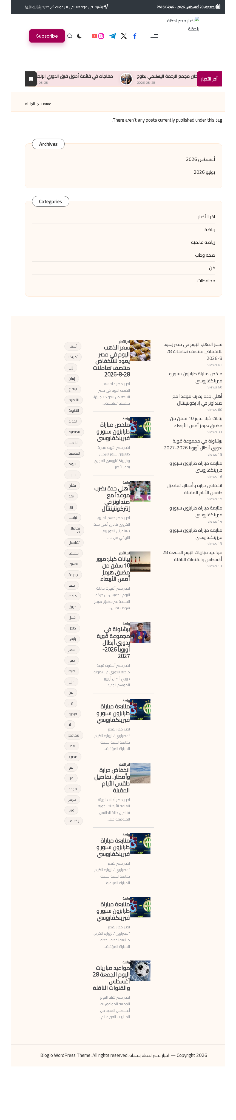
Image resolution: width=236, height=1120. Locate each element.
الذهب (73, 442)
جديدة (73, 574)
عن (71, 692)
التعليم (74, 399)
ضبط (72, 671)
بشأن (72, 485)
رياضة (209, 229)
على (71, 681)
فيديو (73, 713)
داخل (72, 628)
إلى (71, 367)
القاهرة (74, 453)
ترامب (73, 517)
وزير (71, 810)
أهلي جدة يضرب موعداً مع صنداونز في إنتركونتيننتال (197, 400)
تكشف (74, 553)
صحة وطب (205, 255)
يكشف (74, 820)
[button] (47, 35)
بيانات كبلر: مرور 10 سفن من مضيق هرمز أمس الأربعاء (196, 422)
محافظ (74, 735)
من (71, 778)
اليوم (72, 464)
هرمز (72, 799)
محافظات (206, 280)
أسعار (73, 346)
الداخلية (74, 432)
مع (71, 767)
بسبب (72, 474)
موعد (73, 788)
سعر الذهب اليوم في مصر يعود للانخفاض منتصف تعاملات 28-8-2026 (193, 351)
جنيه (72, 585)
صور (72, 660)
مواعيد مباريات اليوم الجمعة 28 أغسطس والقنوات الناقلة (192, 556)
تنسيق (73, 564)
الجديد (73, 421)
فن (212, 267)
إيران (72, 378)
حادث (73, 596)
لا (70, 724)
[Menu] (154, 36)
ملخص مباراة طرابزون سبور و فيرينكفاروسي (195, 377)
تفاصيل (74, 542)
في (71, 703)
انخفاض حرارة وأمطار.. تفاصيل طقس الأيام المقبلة (194, 489)
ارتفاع (73, 389)
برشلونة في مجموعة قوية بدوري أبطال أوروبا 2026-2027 (193, 444)
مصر (72, 746)
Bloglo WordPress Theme (65, 1055)
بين (71, 506)
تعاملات (75, 530)
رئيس (72, 638)
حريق (72, 606)
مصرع (73, 756)
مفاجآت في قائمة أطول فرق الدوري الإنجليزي (85, 76)
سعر (72, 649)
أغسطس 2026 (200, 159)
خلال (72, 617)
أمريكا (73, 357)
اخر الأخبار (206, 216)
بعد (71, 496)
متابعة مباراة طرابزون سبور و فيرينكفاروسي (195, 467)
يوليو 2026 (204, 172)
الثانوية (74, 410)
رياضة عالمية (203, 242)
